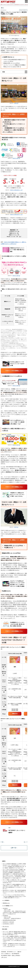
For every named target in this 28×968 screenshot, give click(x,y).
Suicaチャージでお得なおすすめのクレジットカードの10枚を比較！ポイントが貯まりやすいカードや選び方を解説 (17, 583)
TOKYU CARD (15, 158)
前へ (3, 842)
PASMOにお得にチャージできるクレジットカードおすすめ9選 (17, 363)
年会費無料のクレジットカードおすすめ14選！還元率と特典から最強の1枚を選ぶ (17, 624)
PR (2, 7)
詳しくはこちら (6, 926)
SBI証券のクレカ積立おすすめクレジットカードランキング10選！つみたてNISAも (17, 494)
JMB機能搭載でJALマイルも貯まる (14, 128)
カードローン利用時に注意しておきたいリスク (13, 896)
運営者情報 (3, 951)
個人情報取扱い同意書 (6, 955)
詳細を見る (15, 713)
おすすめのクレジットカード (19, 4)
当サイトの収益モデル (6, 953)
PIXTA (15, 103)
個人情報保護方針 (15, 953)
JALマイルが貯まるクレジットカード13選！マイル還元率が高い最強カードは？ (17, 422)
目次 (3, 71)
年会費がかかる (8, 547)
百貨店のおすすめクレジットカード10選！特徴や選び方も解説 (17, 249)
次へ (25, 842)
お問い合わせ (4, 957)
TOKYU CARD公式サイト (15, 190)
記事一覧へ (14, 847)
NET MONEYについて (11, 951)
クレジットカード (10, 4)
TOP (1, 4)
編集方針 (19, 951)
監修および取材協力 (16, 955)
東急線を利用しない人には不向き (13, 545)
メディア (5, 4)
